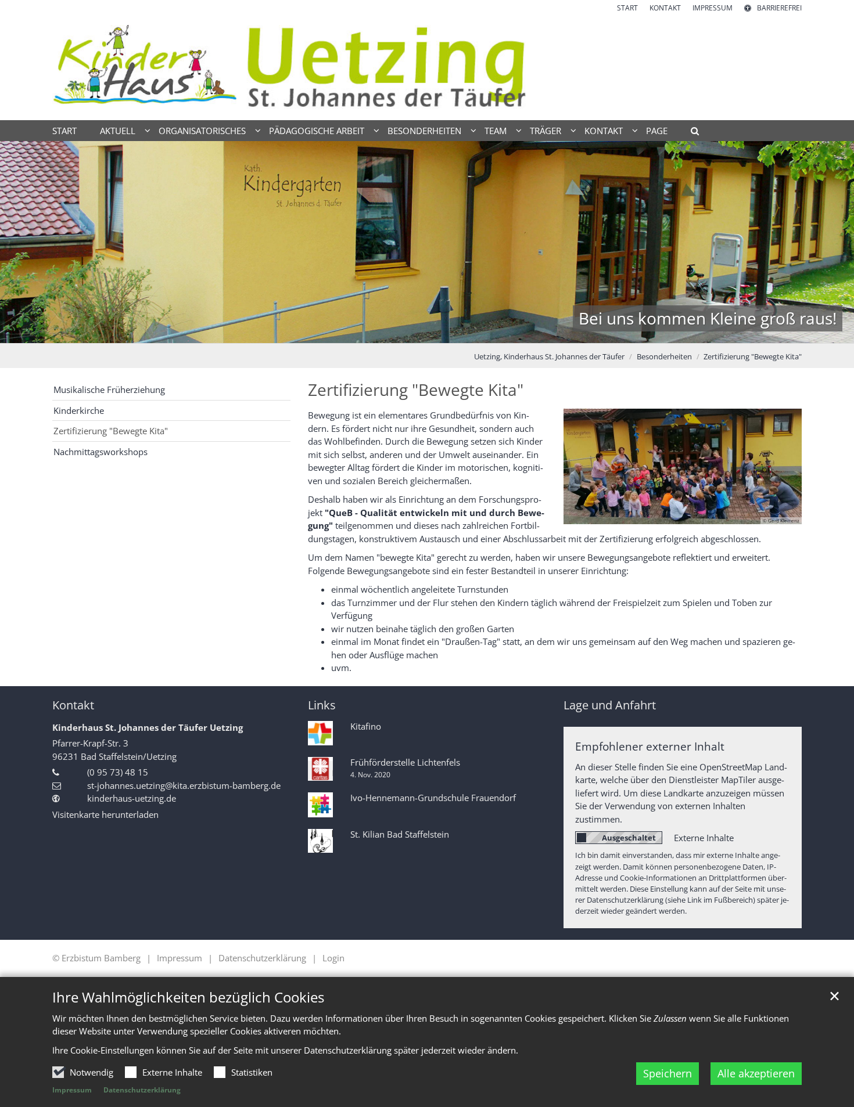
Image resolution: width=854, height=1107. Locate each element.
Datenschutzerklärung (142, 1090)
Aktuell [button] (117, 130)
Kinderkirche (78, 410)
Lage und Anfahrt (610, 705)
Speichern (667, 1073)
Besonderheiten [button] (424, 130)
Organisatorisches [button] (202, 130)
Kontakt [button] (603, 130)
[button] (691, 133)
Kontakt (73, 705)
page (657, 130)
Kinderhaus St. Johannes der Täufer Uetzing (147, 727)
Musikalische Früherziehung (109, 389)
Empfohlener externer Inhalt (649, 746)
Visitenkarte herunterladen (105, 814)
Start (64, 130)
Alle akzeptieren (756, 1073)
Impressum (72, 1090)
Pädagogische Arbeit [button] (316, 130)
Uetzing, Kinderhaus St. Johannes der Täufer (549, 356)
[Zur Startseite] (427, 67)
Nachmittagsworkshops (100, 451)
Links (322, 705)
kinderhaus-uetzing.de (131, 798)
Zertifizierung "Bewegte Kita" (753, 356)
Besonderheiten (664, 356)
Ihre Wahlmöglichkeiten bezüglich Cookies (188, 997)
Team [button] (496, 130)
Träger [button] (545, 130)
